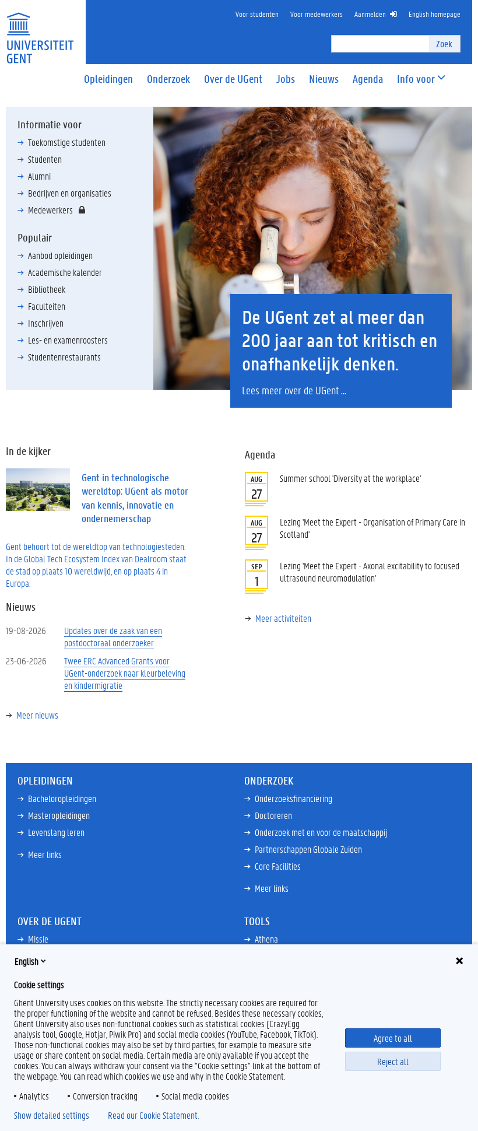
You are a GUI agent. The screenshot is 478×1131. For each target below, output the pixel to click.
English (26, 961)
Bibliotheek (46, 289)
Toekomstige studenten (67, 142)
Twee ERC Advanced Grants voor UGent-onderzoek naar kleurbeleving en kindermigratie (124, 672)
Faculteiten (46, 306)
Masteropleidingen (59, 815)
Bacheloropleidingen (62, 798)
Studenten (45, 159)
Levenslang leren (56, 832)
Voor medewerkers (316, 14)
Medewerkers (50, 210)
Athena (266, 939)
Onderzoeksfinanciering (293, 798)
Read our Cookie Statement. (153, 1115)
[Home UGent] (40, 30)
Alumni (39, 176)
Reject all (393, 1061)
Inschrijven (46, 323)
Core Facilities (278, 866)
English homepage (435, 14)
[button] (416, 79)
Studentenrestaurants (64, 357)
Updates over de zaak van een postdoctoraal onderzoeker (113, 636)
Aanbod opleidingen (60, 255)
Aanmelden (370, 14)
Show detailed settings (51, 1115)
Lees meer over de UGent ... (294, 390)
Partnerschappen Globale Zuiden (308, 849)
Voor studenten (257, 14)
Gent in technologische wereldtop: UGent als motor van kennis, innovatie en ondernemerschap (135, 498)
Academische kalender (65, 272)
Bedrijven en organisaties (69, 193)
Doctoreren (273, 815)
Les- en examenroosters (68, 340)
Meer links (45, 854)
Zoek (444, 43)
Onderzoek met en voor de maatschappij (321, 832)
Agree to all (393, 1038)
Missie (38, 939)
